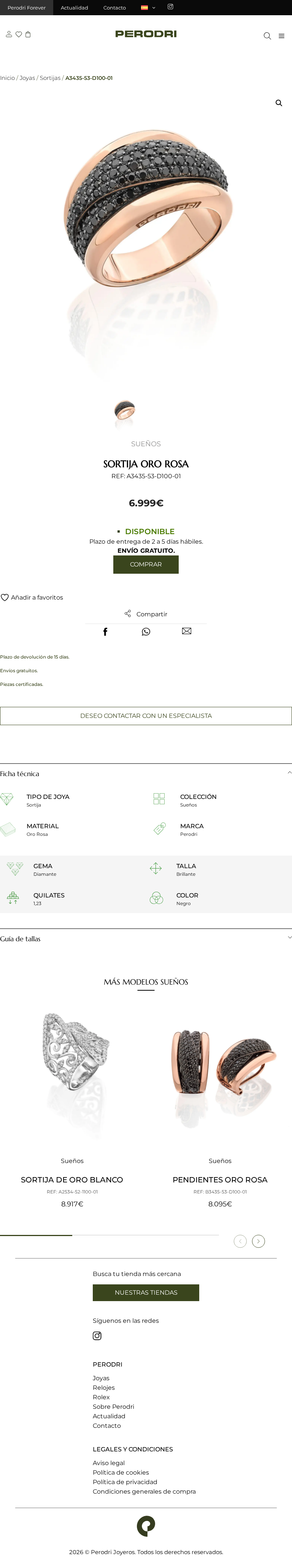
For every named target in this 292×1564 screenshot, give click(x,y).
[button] (279, 103)
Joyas (27, 77)
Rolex (101, 1397)
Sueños (146, 444)
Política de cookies (121, 1472)
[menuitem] (148, 7)
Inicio (7, 77)
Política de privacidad (125, 1482)
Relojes (104, 1387)
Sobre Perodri (113, 1406)
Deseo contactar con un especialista (146, 715)
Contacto (114, 8)
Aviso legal (109, 1463)
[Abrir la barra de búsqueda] (265, 36)
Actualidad (74, 8)
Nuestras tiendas (146, 1292)
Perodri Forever (27, 8)
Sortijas (50, 77)
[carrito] (27, 35)
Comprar (146, 564)
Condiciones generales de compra (144, 1491)
